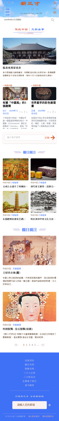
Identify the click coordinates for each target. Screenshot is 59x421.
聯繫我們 (29, 369)
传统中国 (21, 29)
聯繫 (7, 12)
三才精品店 (29, 377)
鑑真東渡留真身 (12, 67)
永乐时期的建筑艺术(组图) (14, 219)
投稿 (7, 9)
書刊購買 (29, 385)
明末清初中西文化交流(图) (42, 219)
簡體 (54, 9)
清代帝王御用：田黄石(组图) (42, 186)
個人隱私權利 (34, 416)
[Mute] (37, 9)
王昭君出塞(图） (12, 272)
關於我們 (29, 365)
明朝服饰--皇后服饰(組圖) (18, 328)
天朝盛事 (37, 29)
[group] (33, 11)
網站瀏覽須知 (48, 416)
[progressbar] (41, 9)
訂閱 (7, 15)
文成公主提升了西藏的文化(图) (15, 186)
